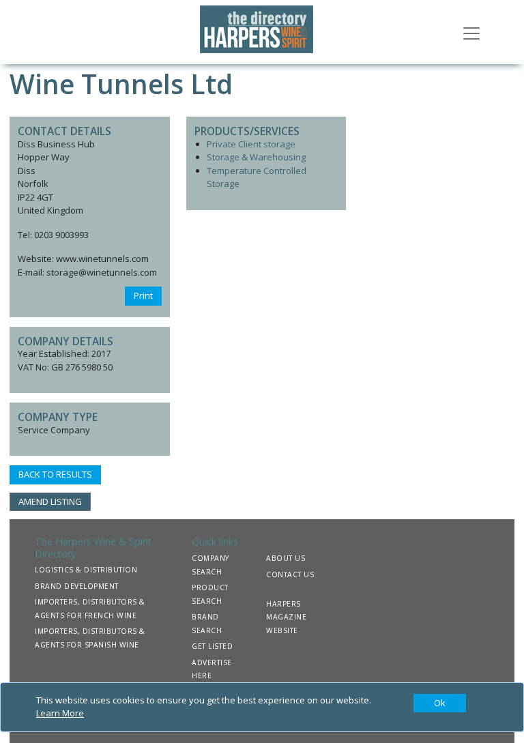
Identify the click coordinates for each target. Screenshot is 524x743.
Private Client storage (251, 144)
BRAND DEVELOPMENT (77, 586)
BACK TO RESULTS (55, 474)
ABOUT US (285, 558)
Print (143, 295)
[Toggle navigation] (471, 32)
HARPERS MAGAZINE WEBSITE (286, 617)
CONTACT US (290, 574)
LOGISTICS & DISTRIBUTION (86, 569)
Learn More (60, 713)
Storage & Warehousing (256, 157)
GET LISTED (212, 646)
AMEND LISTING (50, 501)
